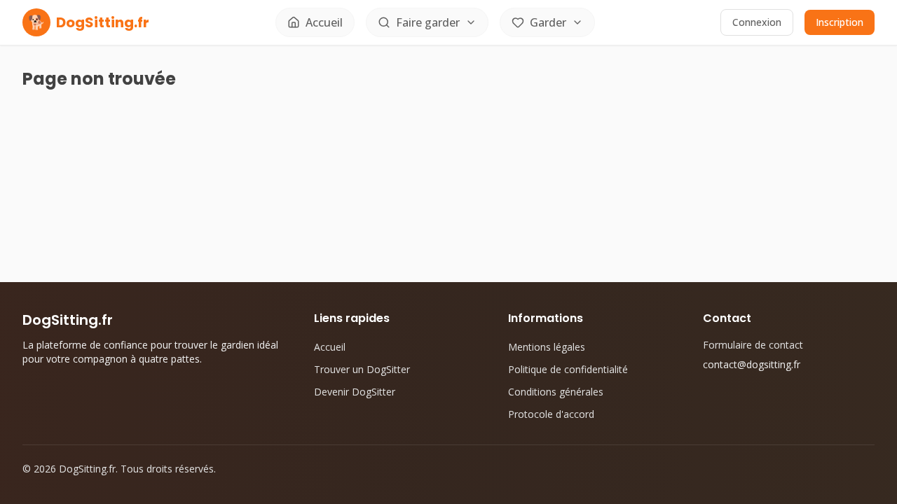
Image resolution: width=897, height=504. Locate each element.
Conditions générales (555, 391)
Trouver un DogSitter (362, 369)
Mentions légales (546, 347)
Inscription (839, 22)
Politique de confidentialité (568, 369)
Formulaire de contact (753, 344)
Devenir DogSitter (354, 391)
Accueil (329, 347)
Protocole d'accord (551, 414)
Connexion (756, 22)
